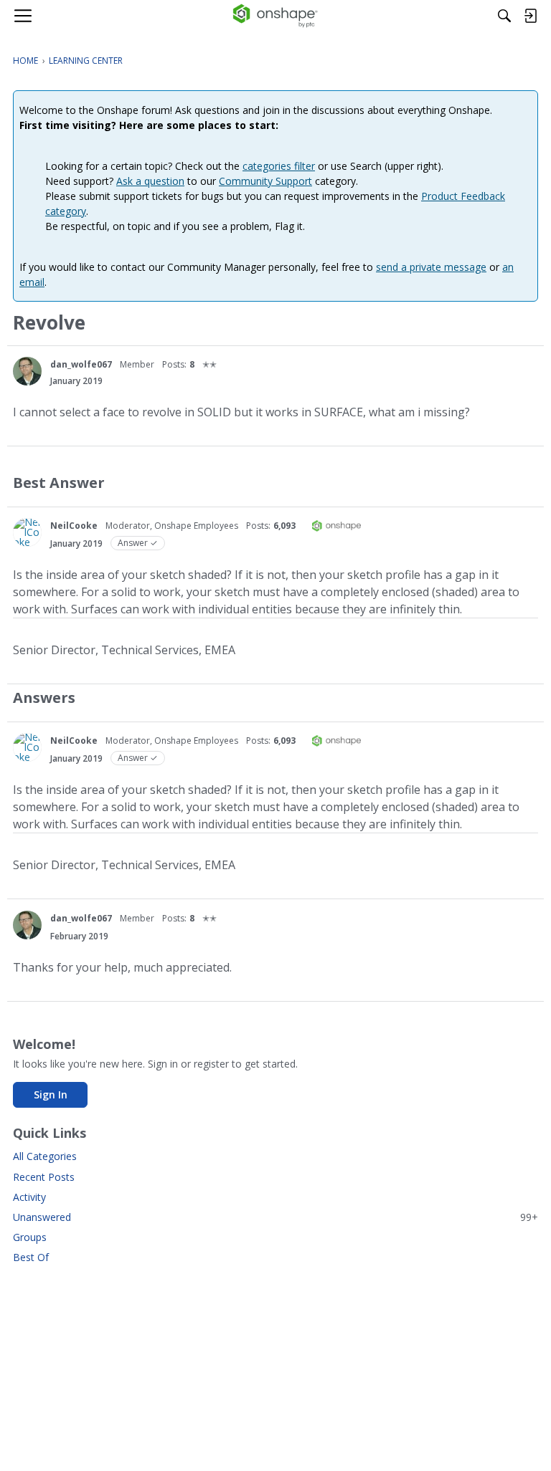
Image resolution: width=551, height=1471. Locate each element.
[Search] (504, 16)
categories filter (278, 166)
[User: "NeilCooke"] (27, 532)
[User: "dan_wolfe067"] (27, 371)
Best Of (31, 1257)
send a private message (431, 267)
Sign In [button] (50, 1094)
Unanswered (275, 1217)
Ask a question (150, 181)
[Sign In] (530, 16)
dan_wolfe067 (81, 364)
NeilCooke (74, 525)
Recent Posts (44, 1177)
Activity (29, 1197)
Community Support (265, 181)
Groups (30, 1237)
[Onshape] (276, 16)
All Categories (45, 1156)
